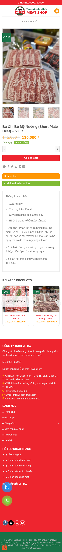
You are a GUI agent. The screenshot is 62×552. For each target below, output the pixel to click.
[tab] (31, 177)
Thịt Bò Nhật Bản (43, 543)
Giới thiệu (9, 417)
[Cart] (56, 11)
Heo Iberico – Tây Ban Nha (33, 540)
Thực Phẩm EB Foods (50, 545)
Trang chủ (9, 411)
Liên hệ (8, 440)
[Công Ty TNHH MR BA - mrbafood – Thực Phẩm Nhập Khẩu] (31, 11)
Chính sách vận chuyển (20, 471)
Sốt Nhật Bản (52, 540)
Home (24, 21)
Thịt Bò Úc (56, 543)
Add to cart (31, 158)
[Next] (56, 66)
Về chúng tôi (14, 454)
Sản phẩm (9, 423)
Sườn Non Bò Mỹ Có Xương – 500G (46, 317)
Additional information (17, 183)
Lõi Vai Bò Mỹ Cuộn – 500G (16, 317)
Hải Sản (7, 540)
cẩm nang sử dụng (14, 429)
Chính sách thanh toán (19, 460)
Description (10, 176)
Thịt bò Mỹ (35, 21)
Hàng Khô (16, 540)
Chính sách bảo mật (18, 476)
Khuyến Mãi (10, 434)
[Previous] (5, 66)
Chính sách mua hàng (19, 465)
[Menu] (4, 11)
